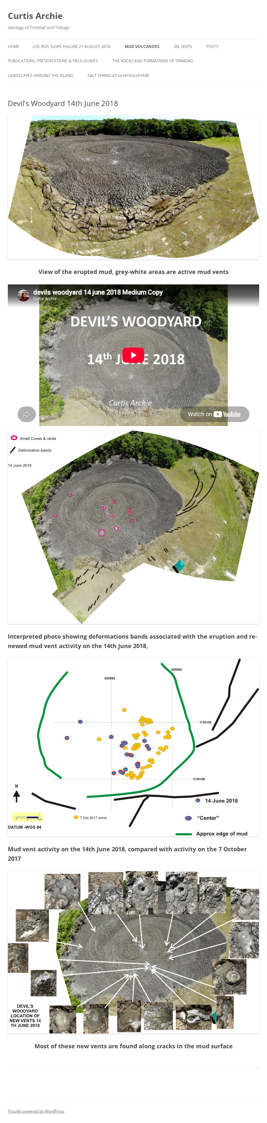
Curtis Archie (35, 16)
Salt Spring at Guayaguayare (118, 75)
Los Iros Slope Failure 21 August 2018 (71, 46)
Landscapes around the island (40, 75)
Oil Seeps (183, 46)
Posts (212, 46)
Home (14, 46)
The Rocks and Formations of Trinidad (152, 61)
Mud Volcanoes (142, 46)
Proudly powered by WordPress (36, 1111)
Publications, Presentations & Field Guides (53, 61)
